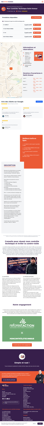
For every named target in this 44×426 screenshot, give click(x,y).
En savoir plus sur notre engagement (22, 344)
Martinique (25, 400)
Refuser (34, 423)
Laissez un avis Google (28, 66)
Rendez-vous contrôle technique (8, 420)
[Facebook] (3, 398)
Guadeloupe (25, 395)
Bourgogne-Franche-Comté (28, 388)
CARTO (20, 97)
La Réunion (25, 399)
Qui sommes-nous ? (27, 418)
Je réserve (38, 24)
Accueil (3, 391)
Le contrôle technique (6, 411)
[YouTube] (8, 398)
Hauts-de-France (26, 396)
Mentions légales (26, 417)
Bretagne (25, 390)
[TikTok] (9, 398)
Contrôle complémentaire (7, 419)
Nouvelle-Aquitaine (26, 403)
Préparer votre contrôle (6, 392)
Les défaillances (5, 415)
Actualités (4, 396)
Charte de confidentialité (28, 420)
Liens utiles (4, 395)
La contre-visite (5, 414)
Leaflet (8, 97)
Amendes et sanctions (6, 412)
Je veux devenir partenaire (9, 379)
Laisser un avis (39, 101)
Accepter (40, 423)
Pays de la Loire (26, 405)
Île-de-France (25, 397)
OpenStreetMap (12, 97)
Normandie (25, 401)
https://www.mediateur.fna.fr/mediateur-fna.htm (31, 236)
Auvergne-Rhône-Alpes (27, 387)
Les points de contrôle (6, 416)
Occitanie (25, 404)
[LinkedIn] (6, 398)
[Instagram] (4, 398)
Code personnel (37, 17)
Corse (24, 392)
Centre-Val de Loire (27, 391)
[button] (11, 68)
